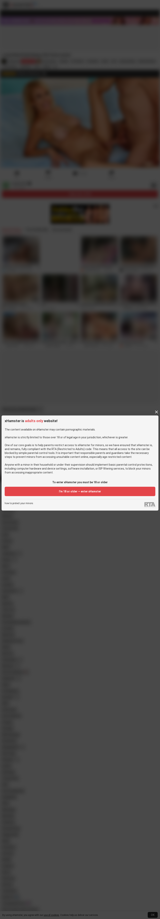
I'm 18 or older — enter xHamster (80, 491)
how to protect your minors (19, 503)
